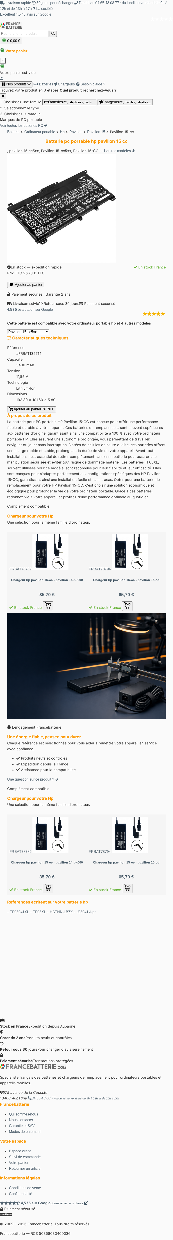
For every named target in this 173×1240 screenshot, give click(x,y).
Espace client (20, 1151)
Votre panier (18, 1163)
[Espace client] (1, 78)
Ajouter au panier (27, 285)
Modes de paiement (25, 1132)
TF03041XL (19, 912)
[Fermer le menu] (3, 96)
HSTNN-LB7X (61, 912)
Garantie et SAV (22, 1126)
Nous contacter (21, 1120)
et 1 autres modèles (116, 151)
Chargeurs (66, 84)
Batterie (13, 132)
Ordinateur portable (39, 132)
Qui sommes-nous (23, 1114)
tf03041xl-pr (86, 912)
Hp (62, 132)
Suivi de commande (25, 1157)
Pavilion (75, 132)
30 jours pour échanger (55, 3)
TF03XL (39, 912)
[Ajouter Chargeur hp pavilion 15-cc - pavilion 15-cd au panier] (127, 606)
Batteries (45, 84)
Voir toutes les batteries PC (22, 125)
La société (44, 9)
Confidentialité (20, 1194)
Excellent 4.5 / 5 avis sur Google (25, 14)
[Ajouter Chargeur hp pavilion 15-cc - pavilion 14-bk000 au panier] (48, 606)
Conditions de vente (25, 1188)
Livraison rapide (18, 3)
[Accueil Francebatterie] (33, 1068)
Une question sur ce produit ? (31, 779)
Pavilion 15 (96, 132)
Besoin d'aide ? (92, 84)
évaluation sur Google (30, 309)
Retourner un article (25, 1168)
